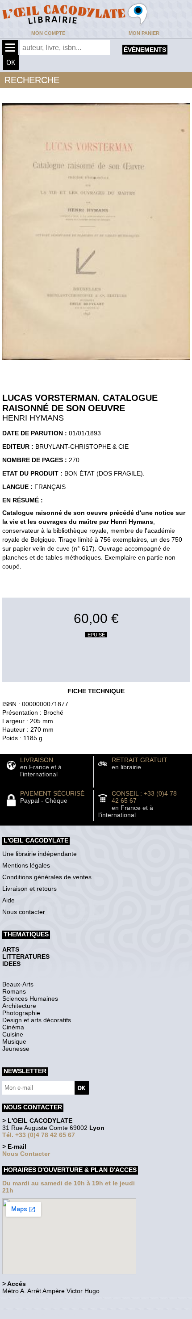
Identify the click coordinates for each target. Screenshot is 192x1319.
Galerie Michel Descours (42, 1314)
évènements (145, 49)
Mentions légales (26, 865)
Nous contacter (23, 911)
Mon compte (48, 33)
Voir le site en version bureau (49, 1303)
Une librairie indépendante (39, 853)
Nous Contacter (26, 1153)
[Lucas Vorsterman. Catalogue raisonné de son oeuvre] (96, 362)
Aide (8, 900)
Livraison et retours (29, 888)
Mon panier (144, 33)
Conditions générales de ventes (47, 877)
